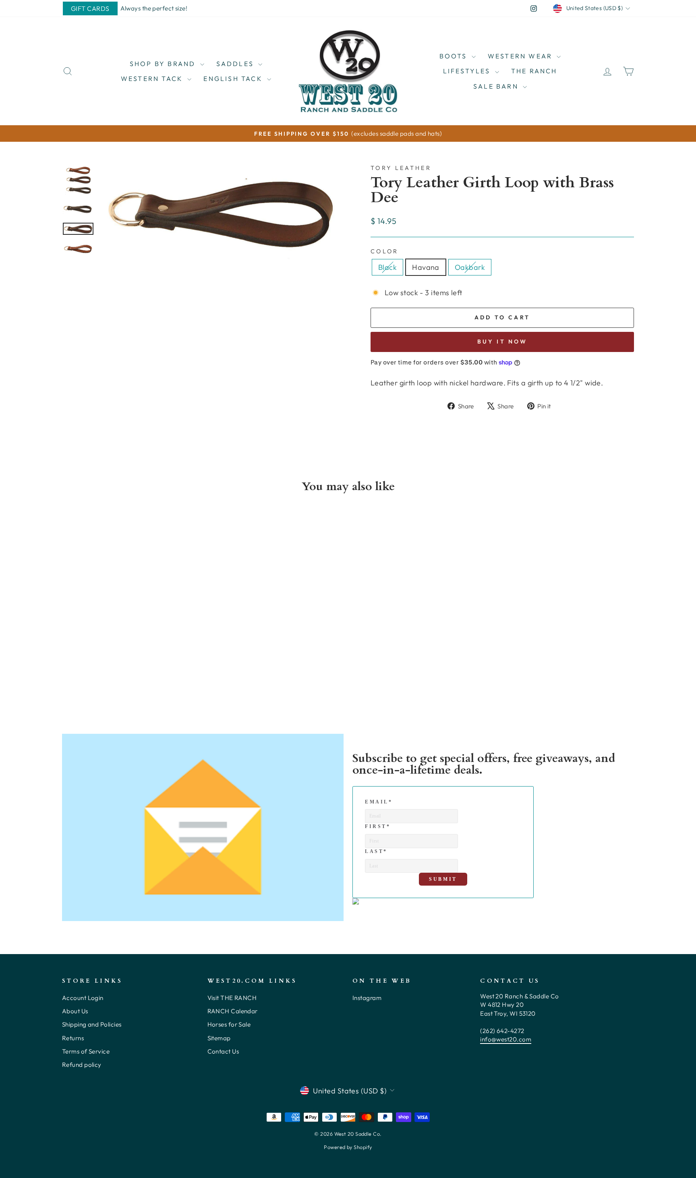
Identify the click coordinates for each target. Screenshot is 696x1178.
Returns (73, 1038)
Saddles (236, 64)
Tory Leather (401, 168)
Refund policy (82, 1064)
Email (379, 802)
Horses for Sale (229, 1024)
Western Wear (521, 56)
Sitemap (219, 1038)
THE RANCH (534, 71)
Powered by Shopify (348, 1147)
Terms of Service (86, 1051)
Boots (454, 56)
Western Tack (153, 79)
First (378, 826)
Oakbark (470, 267)
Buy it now (502, 341)
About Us (75, 1011)
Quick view (130, 639)
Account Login (83, 998)
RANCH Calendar (232, 1011)
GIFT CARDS (90, 8)
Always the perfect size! (154, 8)
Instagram (366, 998)
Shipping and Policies (91, 1024)
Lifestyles (468, 71)
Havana (425, 267)
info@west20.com (505, 1039)
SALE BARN (497, 86)
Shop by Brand (164, 64)
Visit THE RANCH (232, 998)
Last (376, 851)
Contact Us (223, 1051)
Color (385, 251)
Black (387, 267)
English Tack (234, 79)
